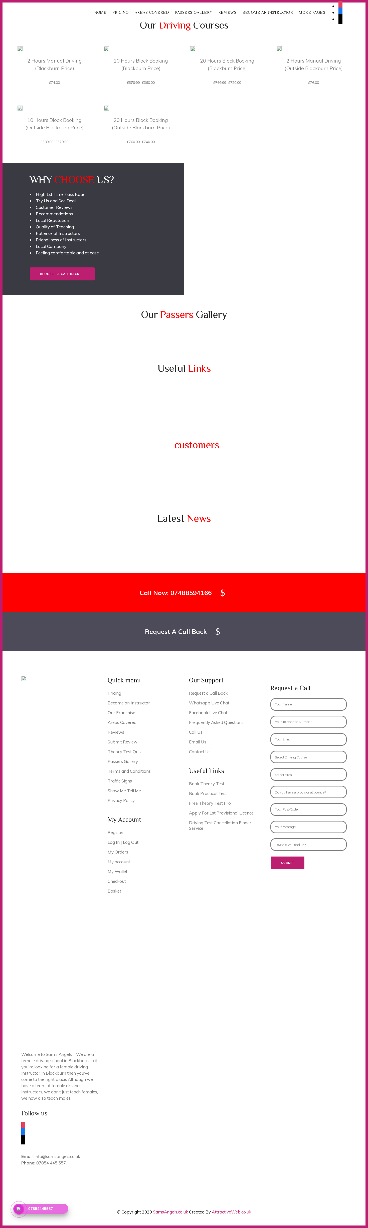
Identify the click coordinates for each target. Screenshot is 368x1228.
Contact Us (200, 751)
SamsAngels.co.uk (170, 1211)
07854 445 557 (43, 1162)
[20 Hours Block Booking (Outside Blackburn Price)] (106, 107)
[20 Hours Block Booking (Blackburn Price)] (192, 48)
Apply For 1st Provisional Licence (221, 812)
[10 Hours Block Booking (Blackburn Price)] (106, 48)
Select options (38, 82)
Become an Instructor (129, 702)
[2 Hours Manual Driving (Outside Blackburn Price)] (279, 48)
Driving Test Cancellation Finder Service (220, 825)
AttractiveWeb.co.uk (231, 1211)
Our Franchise (121, 712)
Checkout (117, 881)
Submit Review (122, 741)
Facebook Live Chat (208, 712)
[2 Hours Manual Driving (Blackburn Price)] (20, 48)
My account (119, 861)
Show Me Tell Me (124, 790)
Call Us (196, 732)
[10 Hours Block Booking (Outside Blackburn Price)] (20, 107)
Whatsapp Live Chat (209, 702)
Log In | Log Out (123, 842)
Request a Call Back (59, 274)
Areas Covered (122, 722)
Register (116, 832)
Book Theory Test (206, 783)
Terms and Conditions (129, 771)
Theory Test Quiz (125, 751)
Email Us (197, 741)
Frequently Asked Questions (216, 722)
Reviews (116, 732)
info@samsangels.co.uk (50, 1156)
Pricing (114, 693)
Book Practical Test (208, 793)
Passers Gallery (123, 761)
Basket (114, 891)
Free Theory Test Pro (210, 803)
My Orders (118, 852)
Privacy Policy (121, 800)
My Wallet (117, 871)
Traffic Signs (120, 780)
